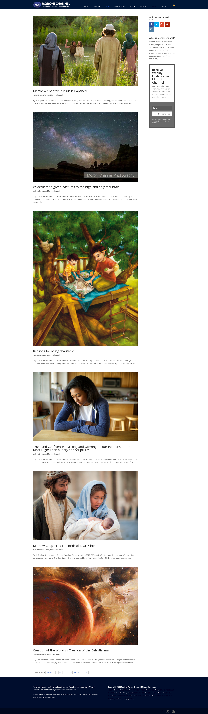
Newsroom (96, 6)
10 (60, 673)
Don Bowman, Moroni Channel (47, 191)
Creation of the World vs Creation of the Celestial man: (72, 650)
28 (75, 673)
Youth (132, 6)
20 (64, 673)
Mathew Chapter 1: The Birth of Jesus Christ (65, 545)
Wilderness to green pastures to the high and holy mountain (76, 187)
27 (71, 673)
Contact (165, 6)
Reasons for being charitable (53, 351)
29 (79, 673)
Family (86, 6)
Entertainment (119, 6)
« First (49, 673)
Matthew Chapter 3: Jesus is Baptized (60, 91)
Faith (107, 6)
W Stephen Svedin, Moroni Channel (49, 95)
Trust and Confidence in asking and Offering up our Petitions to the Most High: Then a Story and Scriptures (81, 448)
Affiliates (143, 6)
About (154, 6)
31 (86, 673)
